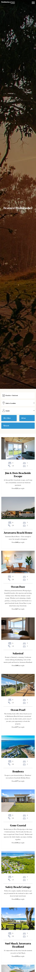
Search (7, 426)
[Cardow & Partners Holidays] (8, 2)
